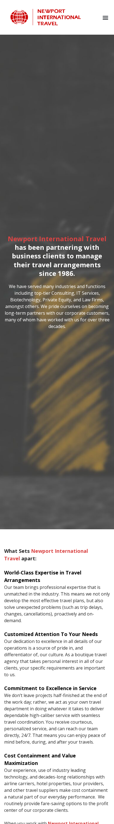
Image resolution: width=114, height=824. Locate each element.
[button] (105, 17)
